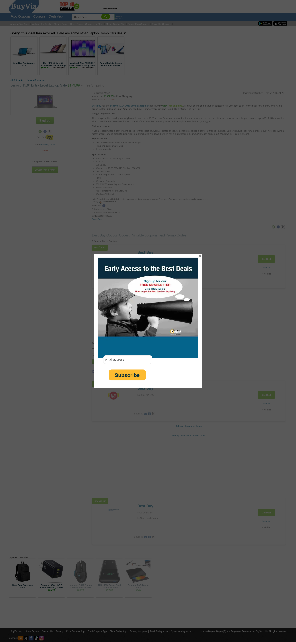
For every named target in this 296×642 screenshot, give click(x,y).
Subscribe (127, 375)
